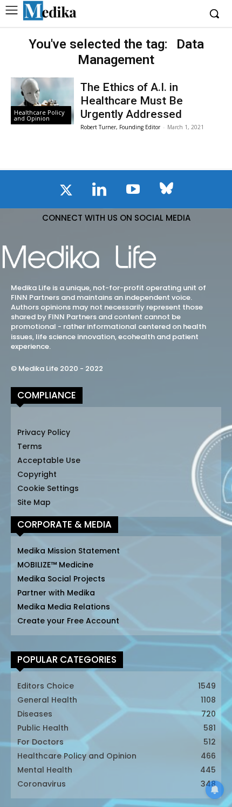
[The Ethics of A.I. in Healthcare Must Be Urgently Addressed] (42, 101)
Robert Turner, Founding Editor (120, 127)
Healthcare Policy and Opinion (39, 115)
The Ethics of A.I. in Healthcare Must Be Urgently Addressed (131, 101)
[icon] (65, 192)
